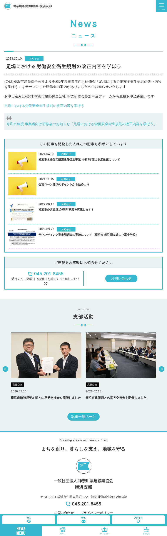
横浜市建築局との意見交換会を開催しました (116, 397)
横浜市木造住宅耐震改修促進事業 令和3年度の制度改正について (79, 159)
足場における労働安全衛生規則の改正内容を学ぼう (44, 106)
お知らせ (34, 58)
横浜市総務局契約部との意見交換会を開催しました (46, 397)
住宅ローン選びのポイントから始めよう (63, 184)
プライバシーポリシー (96, 513)
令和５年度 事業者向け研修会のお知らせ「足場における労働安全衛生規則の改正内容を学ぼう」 (82, 124)
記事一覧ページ (83, 416)
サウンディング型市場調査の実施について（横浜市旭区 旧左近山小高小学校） (88, 234)
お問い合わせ (121, 278)
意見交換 (17, 384)
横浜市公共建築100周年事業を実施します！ (66, 209)
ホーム (62, 534)
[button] (5, 369)
